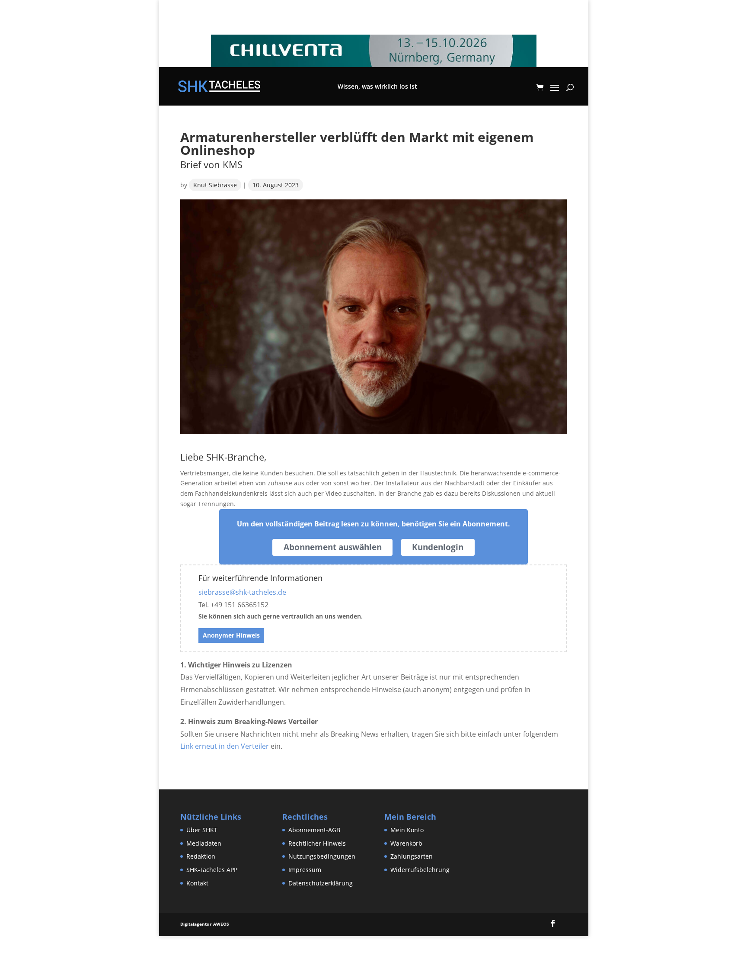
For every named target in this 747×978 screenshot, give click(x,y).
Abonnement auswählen (333, 547)
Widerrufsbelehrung (420, 870)
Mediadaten (203, 843)
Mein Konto (407, 830)
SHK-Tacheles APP (211, 870)
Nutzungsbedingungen (321, 856)
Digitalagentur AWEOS (204, 924)
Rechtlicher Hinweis (317, 843)
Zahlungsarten (411, 856)
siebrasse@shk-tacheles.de (242, 592)
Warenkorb (406, 843)
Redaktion (200, 856)
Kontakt (197, 883)
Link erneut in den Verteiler (224, 746)
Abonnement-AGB (314, 830)
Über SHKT (201, 830)
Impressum (304, 870)
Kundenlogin (437, 547)
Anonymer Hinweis (231, 635)
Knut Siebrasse (215, 185)
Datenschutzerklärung (320, 883)
